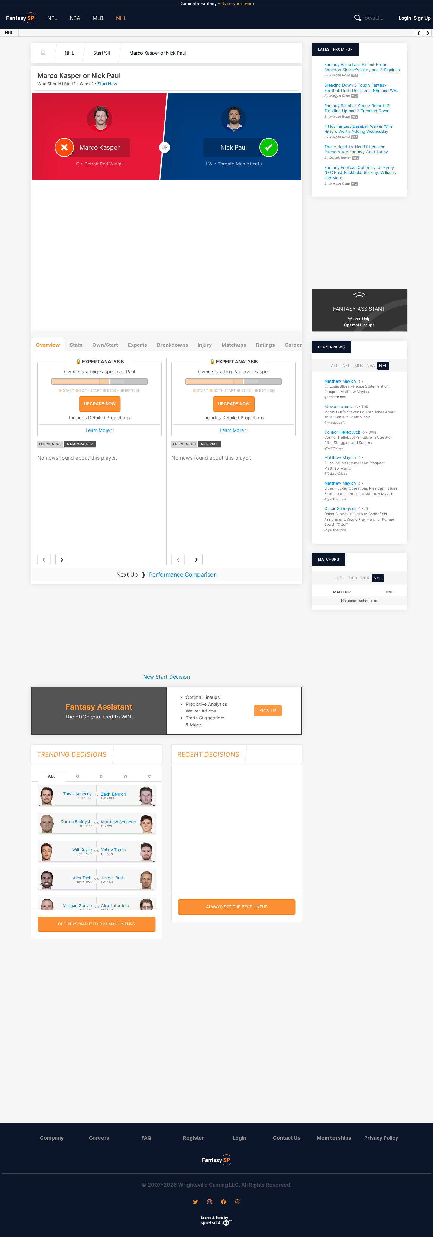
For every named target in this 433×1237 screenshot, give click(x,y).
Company (52, 1138)
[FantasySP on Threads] (237, 1202)
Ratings (265, 345)
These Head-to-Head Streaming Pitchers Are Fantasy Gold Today (356, 150)
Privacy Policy (381, 1138)
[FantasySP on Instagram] (209, 1202)
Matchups (234, 345)
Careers (99, 1138)
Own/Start (105, 345)
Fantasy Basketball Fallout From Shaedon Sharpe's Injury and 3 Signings (362, 67)
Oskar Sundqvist (340, 508)
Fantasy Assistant (99, 707)
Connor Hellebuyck (342, 432)
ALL (51, 776)
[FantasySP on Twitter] (195, 1202)
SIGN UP (267, 710)
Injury (205, 345)
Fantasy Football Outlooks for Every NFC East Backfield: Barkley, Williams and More (360, 172)
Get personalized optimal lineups (96, 924)
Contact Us (287, 1138)
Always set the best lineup (237, 907)
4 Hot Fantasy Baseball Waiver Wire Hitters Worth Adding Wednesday (358, 129)
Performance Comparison (183, 574)
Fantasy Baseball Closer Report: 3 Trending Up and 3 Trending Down (357, 108)
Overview (48, 345)
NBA (75, 18)
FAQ (146, 1138)
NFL (52, 18)
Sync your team (237, 3)
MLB (98, 18)
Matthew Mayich (340, 381)
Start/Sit (101, 52)
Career (293, 345)
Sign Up (422, 18)
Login (405, 18)
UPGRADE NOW (99, 404)
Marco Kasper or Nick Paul (157, 52)
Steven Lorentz (338, 406)
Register (193, 1138)
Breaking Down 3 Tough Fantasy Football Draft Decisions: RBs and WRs (361, 88)
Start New (107, 83)
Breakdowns (172, 345)
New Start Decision (166, 676)
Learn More (98, 430)
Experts (137, 345)
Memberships (334, 1138)
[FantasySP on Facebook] (223, 1202)
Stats (76, 345)
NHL (121, 18)
